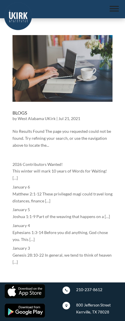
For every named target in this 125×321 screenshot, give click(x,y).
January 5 (21, 209)
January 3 (21, 248)
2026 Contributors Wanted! (37, 164)
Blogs (19, 112)
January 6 (21, 186)
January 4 (21, 225)
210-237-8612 (89, 289)
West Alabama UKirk (37, 118)
